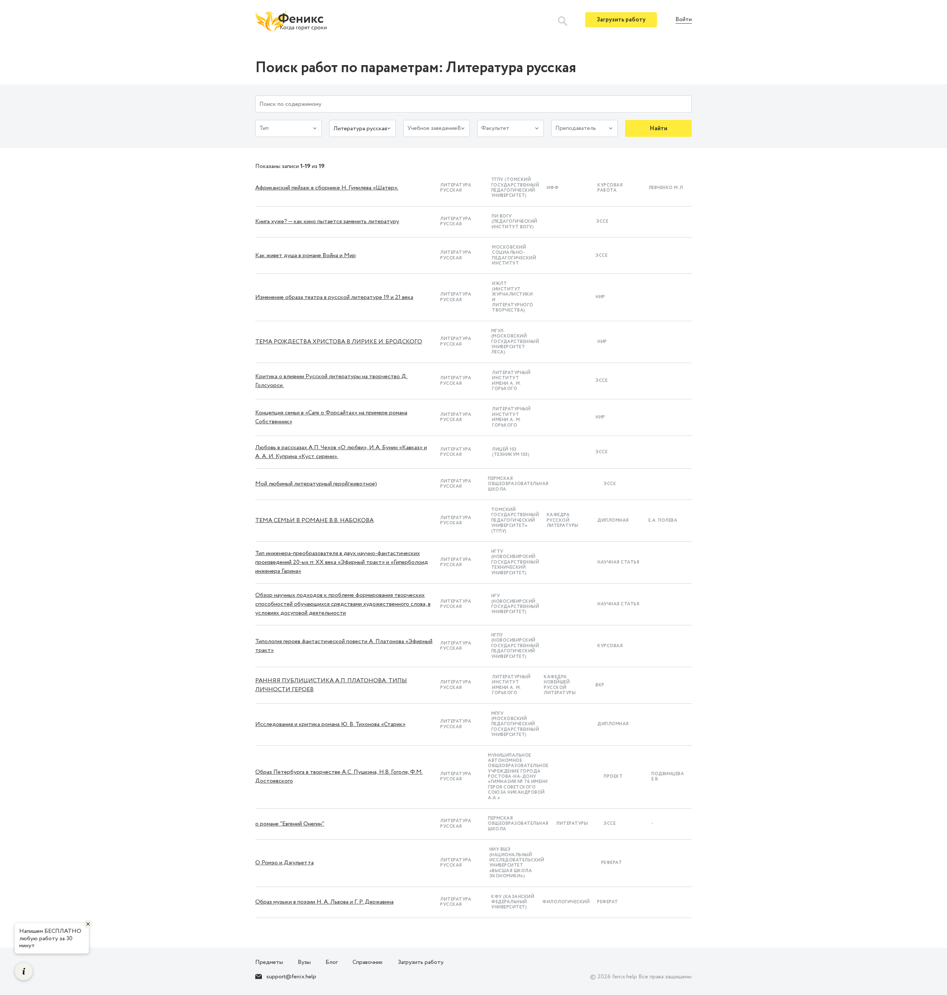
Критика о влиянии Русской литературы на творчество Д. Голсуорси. (331, 381)
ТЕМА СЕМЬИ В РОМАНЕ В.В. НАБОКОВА (314, 520)
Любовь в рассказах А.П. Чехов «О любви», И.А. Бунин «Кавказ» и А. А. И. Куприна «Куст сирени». (341, 452)
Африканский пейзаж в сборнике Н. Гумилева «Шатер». (326, 188)
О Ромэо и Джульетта (284, 862)
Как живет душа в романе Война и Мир (305, 255)
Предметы (269, 962)
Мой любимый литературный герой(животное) (316, 484)
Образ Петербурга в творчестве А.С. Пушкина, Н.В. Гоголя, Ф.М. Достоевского (339, 776)
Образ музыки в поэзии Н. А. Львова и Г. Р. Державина (324, 902)
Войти (683, 20)
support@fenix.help (291, 976)
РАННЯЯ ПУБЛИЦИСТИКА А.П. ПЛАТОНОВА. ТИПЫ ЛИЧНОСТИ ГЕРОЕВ (331, 685)
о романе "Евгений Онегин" (289, 824)
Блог (332, 962)
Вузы (304, 962)
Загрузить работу (621, 20)
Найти (658, 128)
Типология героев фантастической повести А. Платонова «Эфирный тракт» (343, 646)
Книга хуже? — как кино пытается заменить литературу (327, 221)
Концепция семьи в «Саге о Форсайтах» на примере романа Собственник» (331, 417)
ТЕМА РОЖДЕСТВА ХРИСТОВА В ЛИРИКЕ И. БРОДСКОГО (338, 341)
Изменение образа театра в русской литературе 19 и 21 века (334, 297)
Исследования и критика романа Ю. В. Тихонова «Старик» (330, 724)
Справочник (368, 962)
